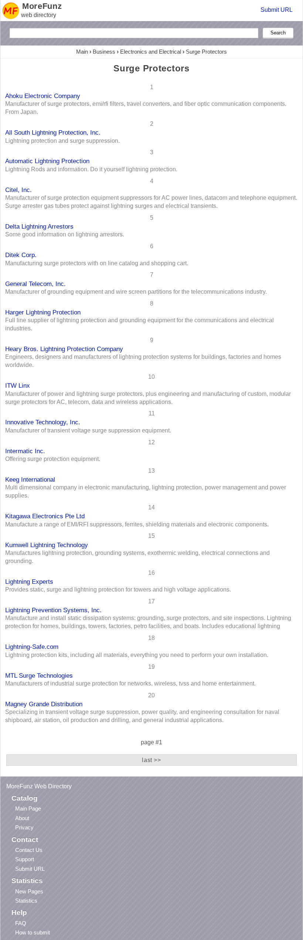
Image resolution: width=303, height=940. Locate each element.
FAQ (20, 923)
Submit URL (277, 10)
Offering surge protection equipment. (52, 459)
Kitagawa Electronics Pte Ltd (45, 516)
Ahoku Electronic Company (42, 96)
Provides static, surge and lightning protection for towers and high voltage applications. (118, 589)
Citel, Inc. (18, 189)
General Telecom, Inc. (35, 283)
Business (104, 51)
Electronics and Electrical (150, 51)
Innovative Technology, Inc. (42, 422)
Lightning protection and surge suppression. (62, 141)
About (22, 818)
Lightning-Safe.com (31, 646)
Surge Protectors (206, 51)
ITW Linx (17, 385)
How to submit (32, 932)
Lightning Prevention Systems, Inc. (53, 610)
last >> (151, 760)
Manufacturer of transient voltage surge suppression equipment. (88, 430)
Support (24, 859)
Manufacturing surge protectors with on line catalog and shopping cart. (96, 263)
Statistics (26, 900)
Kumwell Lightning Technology (46, 545)
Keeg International (30, 479)
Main (82, 51)
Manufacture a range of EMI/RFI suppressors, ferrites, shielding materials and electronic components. (137, 524)
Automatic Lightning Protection (47, 161)
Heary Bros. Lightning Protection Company (64, 349)
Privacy (24, 827)
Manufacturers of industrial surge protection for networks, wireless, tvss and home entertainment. (130, 683)
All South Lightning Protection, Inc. (53, 132)
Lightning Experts (29, 581)
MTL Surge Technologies (39, 675)
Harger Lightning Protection (43, 312)
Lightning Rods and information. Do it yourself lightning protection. (91, 169)
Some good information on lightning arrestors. (64, 234)
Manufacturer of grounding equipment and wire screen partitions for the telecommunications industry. (136, 292)
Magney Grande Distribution (43, 704)
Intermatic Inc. (25, 451)
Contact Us (28, 850)
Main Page (28, 808)
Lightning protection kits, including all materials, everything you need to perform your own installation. (136, 655)
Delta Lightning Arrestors (39, 226)
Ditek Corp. (21, 255)
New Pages (29, 891)
